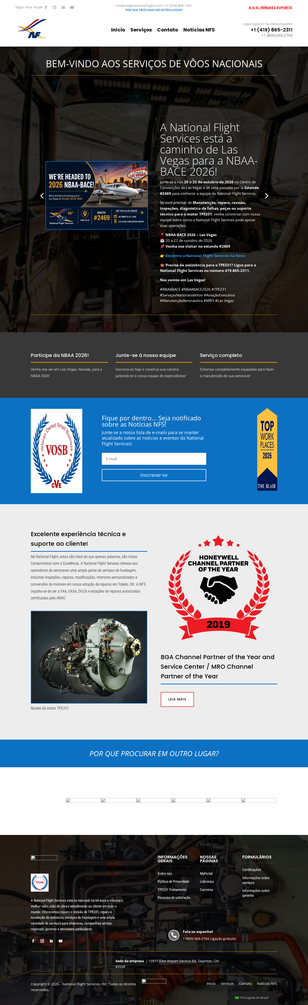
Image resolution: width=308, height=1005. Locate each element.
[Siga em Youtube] (72, 7)
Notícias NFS (199, 30)
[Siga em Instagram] (54, 7)
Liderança (207, 881)
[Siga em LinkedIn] (63, 7)
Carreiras (206, 890)
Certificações (251, 870)
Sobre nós (165, 873)
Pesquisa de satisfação (174, 897)
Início (118, 30)
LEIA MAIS (177, 699)
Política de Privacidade (173, 881)
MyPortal (206, 873)
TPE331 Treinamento (172, 890)
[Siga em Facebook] (46, 7)
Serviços (141, 30)
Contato (167, 30)
